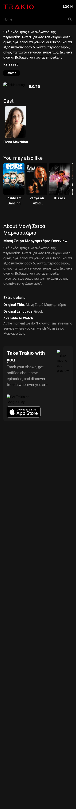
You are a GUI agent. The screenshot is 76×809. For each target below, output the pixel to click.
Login (68, 7)
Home (7, 19)
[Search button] (70, 19)
